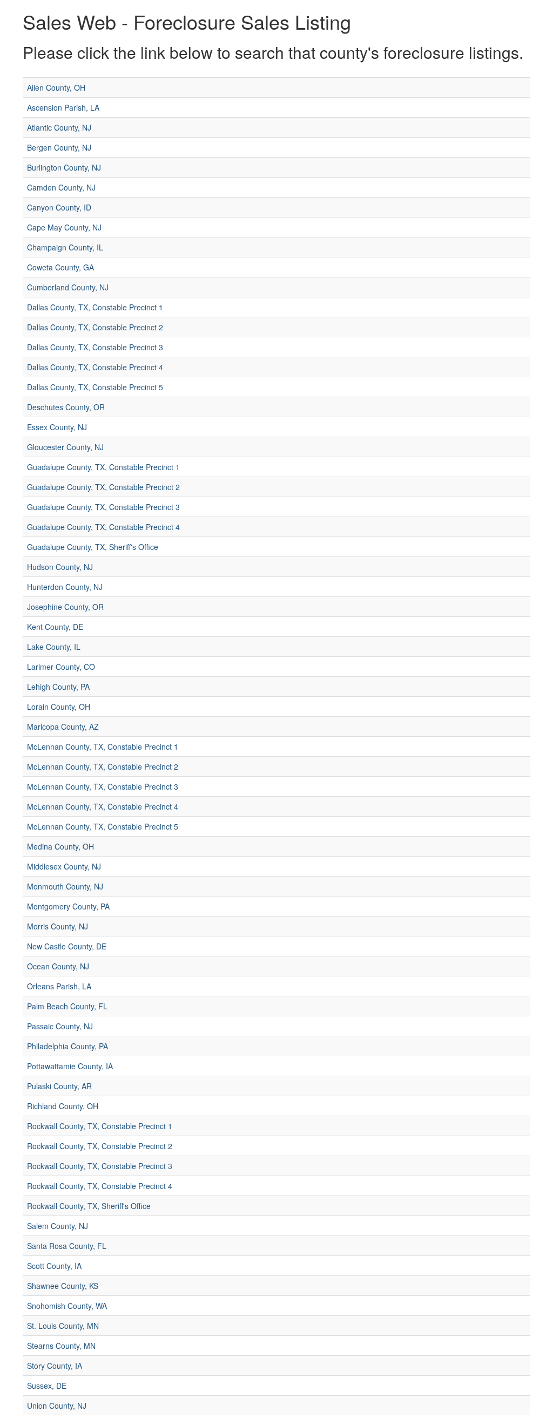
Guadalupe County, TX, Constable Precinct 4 (103, 526)
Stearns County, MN (61, 1345)
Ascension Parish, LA (63, 107)
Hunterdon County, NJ (65, 586)
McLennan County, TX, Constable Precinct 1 (102, 746)
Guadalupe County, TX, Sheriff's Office (92, 546)
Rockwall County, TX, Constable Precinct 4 (99, 1185)
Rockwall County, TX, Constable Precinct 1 (99, 1126)
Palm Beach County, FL (67, 1006)
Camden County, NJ (61, 187)
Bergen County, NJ (59, 147)
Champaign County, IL (65, 247)
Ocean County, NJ (58, 966)
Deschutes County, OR (66, 407)
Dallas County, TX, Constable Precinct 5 (95, 387)
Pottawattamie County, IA (70, 1066)
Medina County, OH (60, 846)
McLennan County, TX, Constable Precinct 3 (102, 786)
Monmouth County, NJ (65, 886)
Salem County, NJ (57, 1225)
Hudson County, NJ (60, 566)
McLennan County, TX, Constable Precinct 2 (102, 766)
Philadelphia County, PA (67, 1046)
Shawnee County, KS (62, 1285)
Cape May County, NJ (64, 227)
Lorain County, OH (58, 706)
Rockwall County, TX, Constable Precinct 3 (99, 1165)
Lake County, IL (53, 646)
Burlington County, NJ (64, 167)
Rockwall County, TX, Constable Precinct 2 (99, 1145)
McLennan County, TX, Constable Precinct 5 (102, 826)
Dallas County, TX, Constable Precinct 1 (95, 307)
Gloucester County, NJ (65, 447)
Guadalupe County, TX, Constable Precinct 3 (103, 506)
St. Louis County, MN (63, 1325)
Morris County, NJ (57, 926)
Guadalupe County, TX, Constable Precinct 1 (103, 466)
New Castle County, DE (66, 946)
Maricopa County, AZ (63, 726)
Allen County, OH (56, 87)
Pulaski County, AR (59, 1086)
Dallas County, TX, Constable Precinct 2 (95, 327)
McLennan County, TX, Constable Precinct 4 (102, 806)
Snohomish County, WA (67, 1305)
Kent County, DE (55, 626)
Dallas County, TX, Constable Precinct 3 (95, 347)
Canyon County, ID (59, 207)
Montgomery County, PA (68, 906)
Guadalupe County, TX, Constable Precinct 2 (103, 486)
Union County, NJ (56, 1405)
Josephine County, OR (65, 606)
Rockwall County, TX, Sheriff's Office (89, 1205)
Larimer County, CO (61, 666)
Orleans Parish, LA (59, 986)
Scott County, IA (54, 1265)
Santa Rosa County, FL (66, 1245)
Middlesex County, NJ (64, 866)
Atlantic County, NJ (59, 127)
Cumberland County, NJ (68, 287)
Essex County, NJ (57, 427)
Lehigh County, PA (58, 686)
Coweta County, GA (60, 267)
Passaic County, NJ (60, 1026)
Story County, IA (54, 1365)
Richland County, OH (62, 1106)
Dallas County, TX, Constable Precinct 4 (95, 367)
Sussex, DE (46, 1385)
